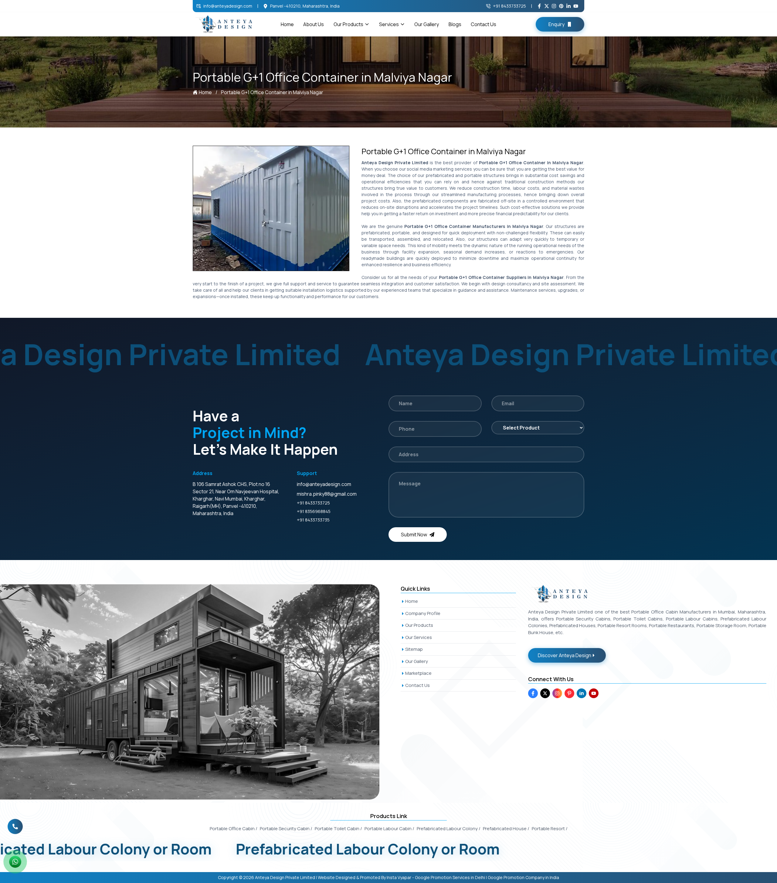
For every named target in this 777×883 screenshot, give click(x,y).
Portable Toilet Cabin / (338, 828)
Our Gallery (426, 24)
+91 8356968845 (314, 511)
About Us (313, 24)
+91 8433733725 (509, 6)
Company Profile (422, 613)
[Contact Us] (15, 826)
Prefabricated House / (506, 828)
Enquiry (556, 24)
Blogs (455, 24)
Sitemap (414, 649)
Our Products (348, 24)
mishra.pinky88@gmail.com (327, 494)
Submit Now (414, 534)
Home (287, 24)
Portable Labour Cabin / (389, 828)
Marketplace (418, 673)
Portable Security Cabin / (286, 828)
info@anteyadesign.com (227, 6)
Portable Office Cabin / (233, 828)
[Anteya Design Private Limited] (196, 692)
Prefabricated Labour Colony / (448, 828)
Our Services (418, 637)
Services (389, 24)
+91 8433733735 (313, 520)
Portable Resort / (550, 828)
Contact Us (483, 24)
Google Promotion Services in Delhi (450, 877)
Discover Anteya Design (564, 655)
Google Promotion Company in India (523, 877)
